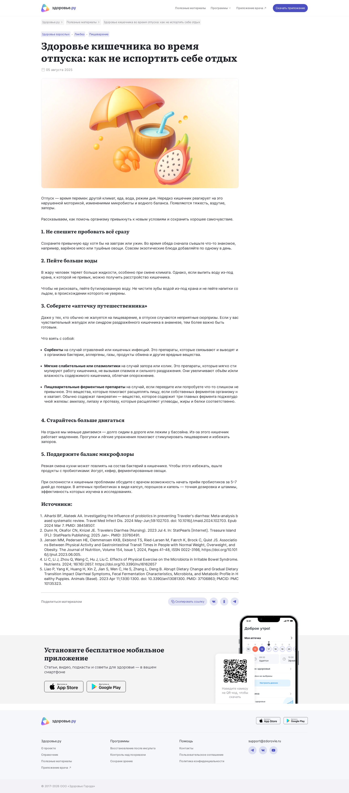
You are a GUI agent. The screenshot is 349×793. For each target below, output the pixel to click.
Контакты (186, 748)
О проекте (48, 748)
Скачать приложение (290, 8)
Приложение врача (249, 8)
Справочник (49, 754)
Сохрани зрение (121, 761)
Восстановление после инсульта (133, 748)
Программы (219, 8)
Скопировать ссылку (189, 601)
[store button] (63, 687)
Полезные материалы (190, 8)
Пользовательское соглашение (201, 754)
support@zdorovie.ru (264, 741)
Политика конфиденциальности (201, 761)
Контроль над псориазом (128, 754)
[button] (52, 22)
